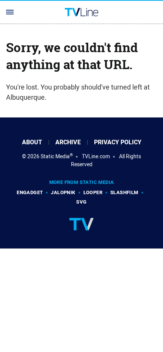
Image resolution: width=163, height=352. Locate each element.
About (32, 142)
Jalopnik (63, 192)
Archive (68, 142)
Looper (92, 192)
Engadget (30, 192)
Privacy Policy (117, 142)
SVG (81, 201)
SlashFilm (124, 192)
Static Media (55, 156)
